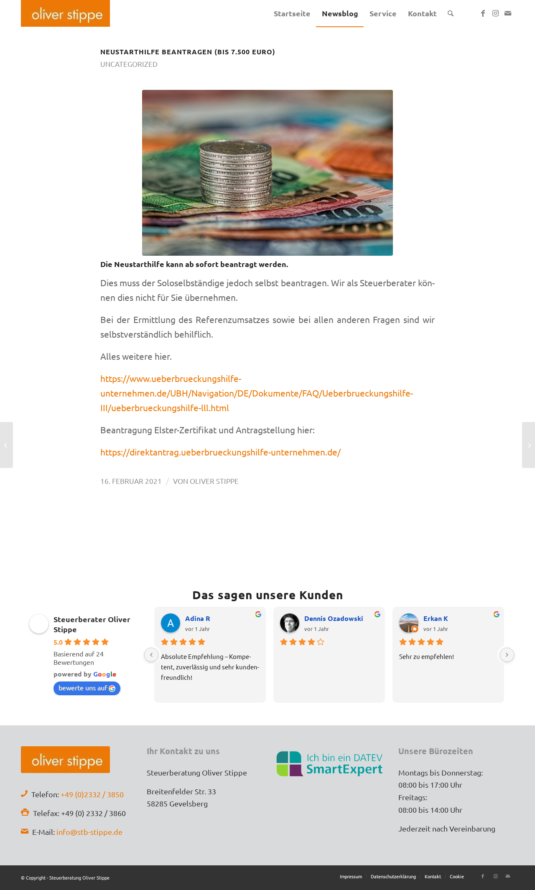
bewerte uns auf (83, 687)
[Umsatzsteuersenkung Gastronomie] (6, 445)
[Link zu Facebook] (482, 13)
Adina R (197, 618)
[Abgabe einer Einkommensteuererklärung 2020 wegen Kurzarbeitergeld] (528, 445)
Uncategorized (129, 63)
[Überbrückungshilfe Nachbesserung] (267, 173)
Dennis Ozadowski (333, 618)
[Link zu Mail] (508, 13)
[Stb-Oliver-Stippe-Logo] (65, 13)
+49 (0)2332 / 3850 (92, 794)
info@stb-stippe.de (89, 831)
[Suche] (450, 13)
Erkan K (435, 618)
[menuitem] (292, 13)
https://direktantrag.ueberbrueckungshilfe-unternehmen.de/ (220, 451)
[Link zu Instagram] (495, 13)
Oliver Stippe (214, 480)
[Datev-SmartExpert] (330, 763)
